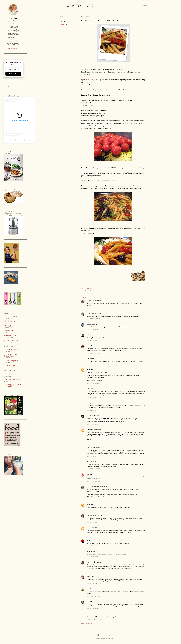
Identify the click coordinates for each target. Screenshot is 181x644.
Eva (88, 601)
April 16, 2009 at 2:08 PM (94, 499)
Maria (88, 540)
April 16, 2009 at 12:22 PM (94, 456)
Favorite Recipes (65, 24)
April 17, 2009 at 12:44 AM (94, 571)
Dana (88, 388)
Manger (6, 345)
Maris (88, 369)
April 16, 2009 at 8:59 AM (93, 318)
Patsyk (89, 576)
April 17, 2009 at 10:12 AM (94, 583)
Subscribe (13, 74)
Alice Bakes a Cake (10, 335)
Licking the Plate (9, 375)
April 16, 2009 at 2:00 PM (94, 481)
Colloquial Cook (92, 447)
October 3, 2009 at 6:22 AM (94, 619)
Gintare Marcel (109, 638)
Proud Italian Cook (93, 346)
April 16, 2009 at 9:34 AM (93, 340)
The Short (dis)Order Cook (95, 487)
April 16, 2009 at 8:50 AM (94, 308)
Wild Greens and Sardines (12, 379)
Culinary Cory (91, 358)
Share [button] (62, 17)
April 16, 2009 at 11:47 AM (93, 424)
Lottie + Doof (8, 331)
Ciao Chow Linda (92, 313)
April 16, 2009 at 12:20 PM (94, 442)
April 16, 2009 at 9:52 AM (93, 383)
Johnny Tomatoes (93, 430)
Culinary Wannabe (93, 515)
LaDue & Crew (91, 415)
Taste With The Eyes (10, 316)
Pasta (62, 27)
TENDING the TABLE (11, 349)
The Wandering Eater (11, 361)
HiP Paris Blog (8, 326)
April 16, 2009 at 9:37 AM (93, 353)
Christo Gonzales (92, 301)
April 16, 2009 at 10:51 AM (94, 397)
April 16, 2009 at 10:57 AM (94, 410)
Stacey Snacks (80, 5)
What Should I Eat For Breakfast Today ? (11, 355)
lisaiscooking (91, 461)
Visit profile (13, 49)
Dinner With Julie (9, 365)
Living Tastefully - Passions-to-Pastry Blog (13, 385)
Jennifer (89, 589)
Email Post (89, 288)
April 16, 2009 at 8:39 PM (93, 556)
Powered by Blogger (105, 635)
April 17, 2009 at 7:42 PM (93, 596)
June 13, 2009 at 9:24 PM (93, 608)
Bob (88, 474)
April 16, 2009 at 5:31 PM (93, 535)
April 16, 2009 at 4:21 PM (93, 510)
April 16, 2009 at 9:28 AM (93, 329)
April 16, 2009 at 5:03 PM (93, 522)
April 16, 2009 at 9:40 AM (94, 364)
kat (88, 335)
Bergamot (90, 324)
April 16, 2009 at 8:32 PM (93, 546)
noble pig (90, 551)
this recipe (91, 80)
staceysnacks (20, 140)
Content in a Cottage (11, 340)
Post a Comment (86, 623)
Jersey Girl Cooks (92, 562)
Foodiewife (90, 528)
